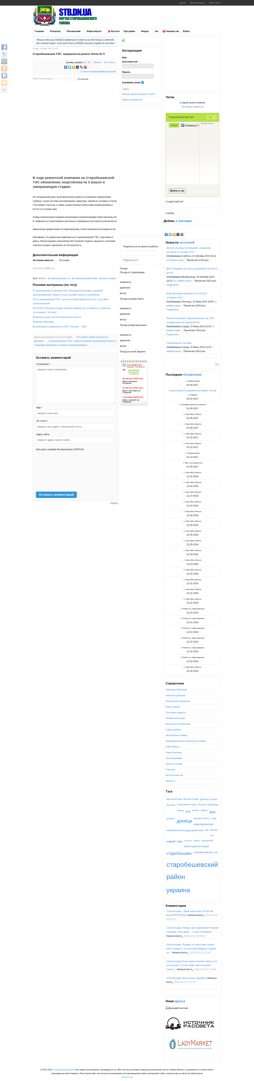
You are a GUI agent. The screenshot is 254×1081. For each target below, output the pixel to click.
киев (214, 818)
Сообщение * (43, 364)
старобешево (179, 853)
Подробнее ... (173, 285)
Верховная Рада (174, 799)
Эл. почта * (42, 421)
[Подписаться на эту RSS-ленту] (216, 364)
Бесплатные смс (174, 775)
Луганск (170, 805)
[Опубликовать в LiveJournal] (4, 54)
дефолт (204, 810)
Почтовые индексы (176, 712)
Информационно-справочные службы (186, 741)
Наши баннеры (174, 752)
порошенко (207, 840)
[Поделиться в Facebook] (4, 47)
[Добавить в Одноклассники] (4, 68)
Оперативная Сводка (187, 804)
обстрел (188, 840)
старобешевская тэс (60, 278)
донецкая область (202, 818)
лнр (207, 830)
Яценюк (180, 810)
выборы (195, 810)
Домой (182, 3)
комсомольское (203, 824)
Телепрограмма (174, 758)
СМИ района (172, 746)
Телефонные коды (175, 718)
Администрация (197, 3)
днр (212, 812)
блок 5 (43, 278)
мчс (212, 835)
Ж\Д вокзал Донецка (176, 689)
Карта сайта (214, 3)
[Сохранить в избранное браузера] (4, 83)
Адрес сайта (42, 434)
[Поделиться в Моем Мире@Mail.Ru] (4, 61)
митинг (213, 830)
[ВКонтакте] (66, 67)
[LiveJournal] (81, 67)
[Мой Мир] (77, 67)
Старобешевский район (64, 1070)
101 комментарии (182, 281)
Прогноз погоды (174, 764)
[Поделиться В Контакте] (4, 75)
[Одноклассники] (73, 67)
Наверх (114, 503)
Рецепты (170, 781)
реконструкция (108, 278)
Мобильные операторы (178, 724)
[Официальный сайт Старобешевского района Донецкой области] (70, 16)
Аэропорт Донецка (175, 695)
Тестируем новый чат (192, 106)
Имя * (39, 407)
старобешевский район (85, 278)
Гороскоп (170, 769)
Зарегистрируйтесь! (132, 99)
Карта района (173, 707)
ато (188, 811)
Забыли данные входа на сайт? (138, 94)
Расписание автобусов (178, 701)
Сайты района (173, 729)
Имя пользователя (130, 59)
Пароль (126, 72)
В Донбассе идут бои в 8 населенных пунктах (57, 317)
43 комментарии (175, 260)
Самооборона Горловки (179, 343)
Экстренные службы (176, 735)
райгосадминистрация (196, 846)
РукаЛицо (212, 805)
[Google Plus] (85, 67)
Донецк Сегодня (208, 799)
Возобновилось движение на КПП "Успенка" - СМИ (59, 326)
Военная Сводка (191, 799)
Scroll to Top (127, 1077)
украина (178, 890)
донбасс (170, 818)
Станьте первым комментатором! (98, 71)
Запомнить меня (131, 82)
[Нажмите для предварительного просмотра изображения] (75, 164)
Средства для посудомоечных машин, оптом (192, 390)
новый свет (174, 841)
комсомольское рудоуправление (184, 830)
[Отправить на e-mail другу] (4, 90)
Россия (202, 805)
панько (196, 840)
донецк (184, 820)
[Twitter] (70, 67)
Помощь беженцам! (43, 322)
